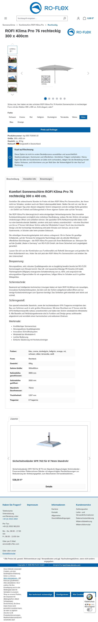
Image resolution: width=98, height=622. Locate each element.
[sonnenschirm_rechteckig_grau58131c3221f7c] (55, 73)
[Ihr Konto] (78, 18)
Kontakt (55, 512)
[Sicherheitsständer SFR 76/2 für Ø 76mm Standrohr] (49, 440)
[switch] (89, 609)
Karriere (55, 509)
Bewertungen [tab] (46, 179)
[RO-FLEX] (80, 34)
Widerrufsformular (83, 525)
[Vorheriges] (22, 73)
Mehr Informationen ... (11, 578)
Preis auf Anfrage (49, 130)
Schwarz (12, 117)
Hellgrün (40, 117)
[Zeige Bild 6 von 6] (65, 99)
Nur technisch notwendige (40, 594)
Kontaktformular (9, 553)
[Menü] (6, 18)
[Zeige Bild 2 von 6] (49, 99)
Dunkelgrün (52, 117)
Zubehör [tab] (14, 419)
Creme (22, 117)
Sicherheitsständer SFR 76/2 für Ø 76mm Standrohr (41, 461)
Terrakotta (64, 117)
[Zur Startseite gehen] (49, 8)
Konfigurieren (62, 594)
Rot (31, 117)
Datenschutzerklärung (85, 518)
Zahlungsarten (82, 509)
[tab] (13, 179)
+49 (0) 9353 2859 (10, 519)
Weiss (74, 117)
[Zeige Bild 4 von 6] (57, 99)
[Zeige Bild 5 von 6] (61, 99)
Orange (21, 122)
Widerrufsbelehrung (84, 521)
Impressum (32, 505)
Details (49, 487)
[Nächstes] (88, 73)
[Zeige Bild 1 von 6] (45, 99)
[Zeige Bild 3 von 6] (53, 99)
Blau (11, 122)
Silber (83, 117)
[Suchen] (65, 18)
